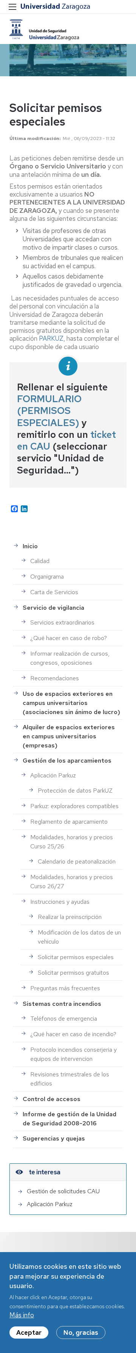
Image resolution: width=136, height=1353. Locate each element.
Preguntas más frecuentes (65, 988)
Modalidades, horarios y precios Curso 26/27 (71, 881)
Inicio (30, 546)
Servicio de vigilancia (53, 608)
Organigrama (47, 577)
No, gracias (80, 1332)
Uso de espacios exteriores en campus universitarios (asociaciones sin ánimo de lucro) (71, 703)
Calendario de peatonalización (77, 861)
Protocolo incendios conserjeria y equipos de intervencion (73, 1054)
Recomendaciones (54, 678)
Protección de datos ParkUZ (75, 790)
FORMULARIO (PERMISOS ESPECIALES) (49, 411)
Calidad (39, 561)
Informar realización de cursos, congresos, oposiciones (70, 658)
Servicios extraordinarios (62, 622)
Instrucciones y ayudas (60, 902)
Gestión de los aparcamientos (67, 761)
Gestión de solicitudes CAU (63, 1191)
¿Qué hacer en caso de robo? (68, 638)
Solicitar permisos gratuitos (73, 973)
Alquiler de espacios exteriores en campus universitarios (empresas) (69, 736)
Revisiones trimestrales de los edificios (69, 1078)
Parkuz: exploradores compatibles (74, 806)
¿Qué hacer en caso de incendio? (73, 1034)
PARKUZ (51, 338)
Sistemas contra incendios (62, 1004)
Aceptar (29, 1332)
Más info (21, 1315)
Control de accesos (51, 1099)
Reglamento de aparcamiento (69, 822)
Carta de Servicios (54, 592)
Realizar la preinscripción (70, 917)
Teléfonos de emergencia (63, 1019)
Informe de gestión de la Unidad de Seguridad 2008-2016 (69, 1118)
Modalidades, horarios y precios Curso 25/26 (71, 841)
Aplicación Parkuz (53, 775)
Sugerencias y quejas (54, 1138)
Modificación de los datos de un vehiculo (79, 937)
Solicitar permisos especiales (76, 957)
